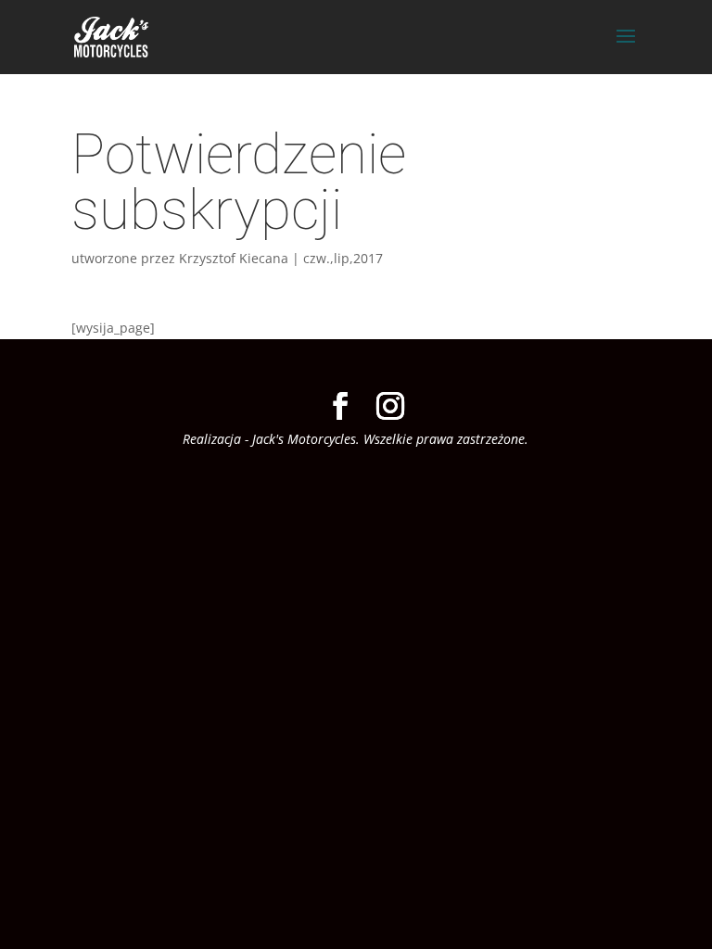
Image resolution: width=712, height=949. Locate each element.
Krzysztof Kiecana (233, 258)
